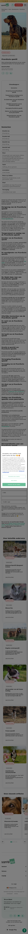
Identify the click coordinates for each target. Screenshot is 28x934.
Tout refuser (14, 480)
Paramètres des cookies (14, 476)
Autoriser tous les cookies (14, 484)
